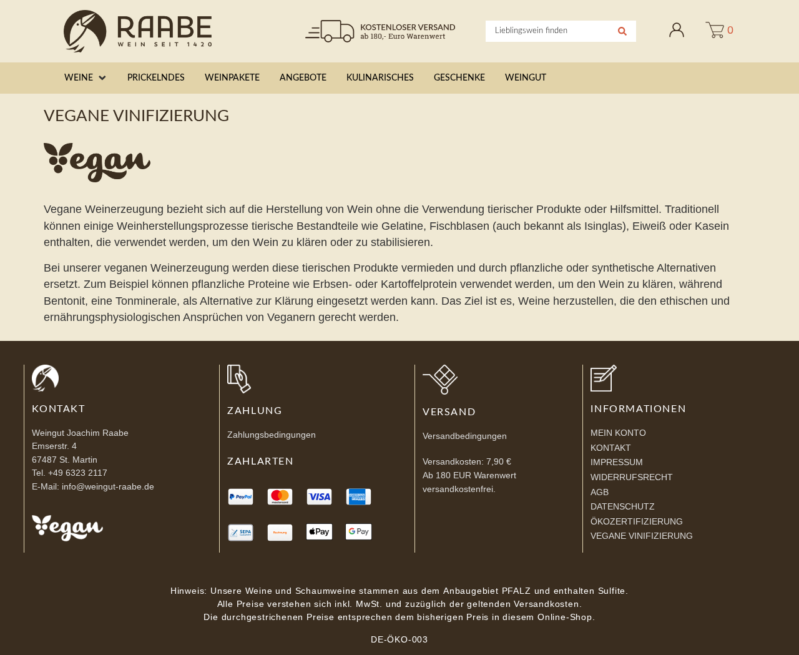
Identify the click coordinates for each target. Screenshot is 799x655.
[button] (86, 78)
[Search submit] (622, 31)
